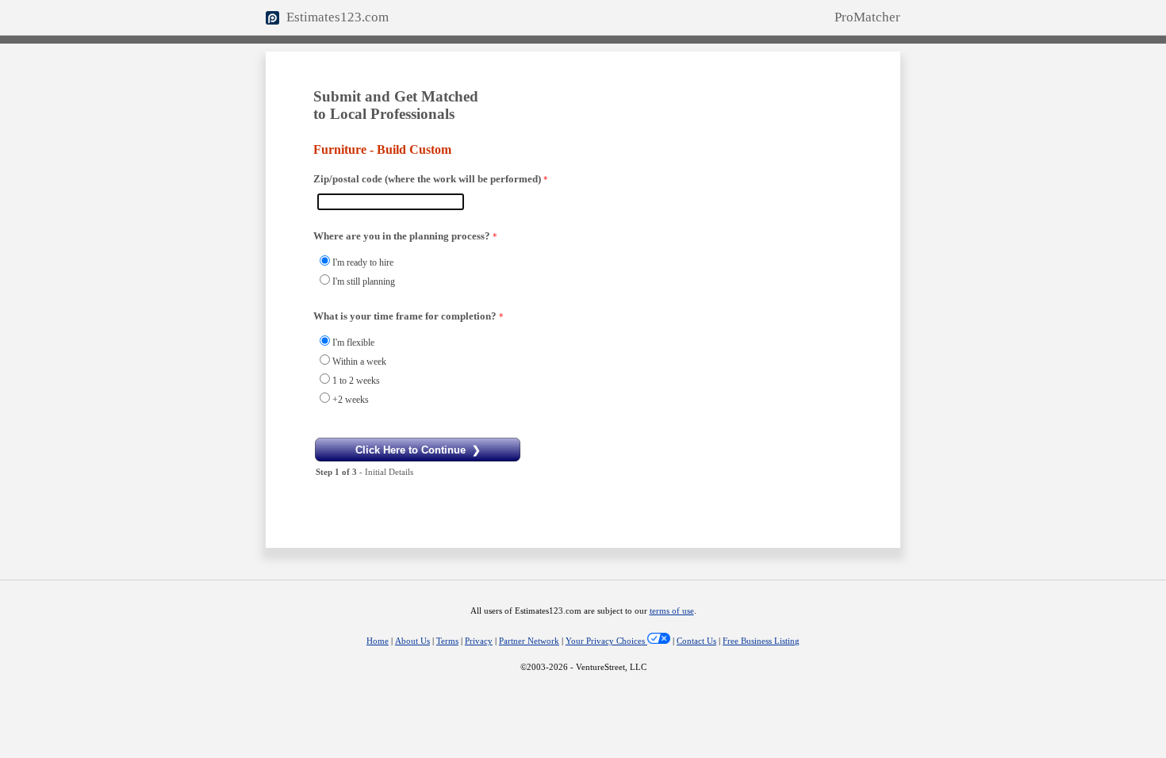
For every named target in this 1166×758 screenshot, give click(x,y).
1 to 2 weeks (356, 380)
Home (377, 641)
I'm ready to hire (362, 262)
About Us (412, 641)
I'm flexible (353, 342)
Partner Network (529, 641)
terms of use (672, 611)
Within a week (359, 361)
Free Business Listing (761, 641)
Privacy (479, 641)
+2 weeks (350, 399)
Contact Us (696, 641)
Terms (447, 641)
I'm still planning (363, 281)
